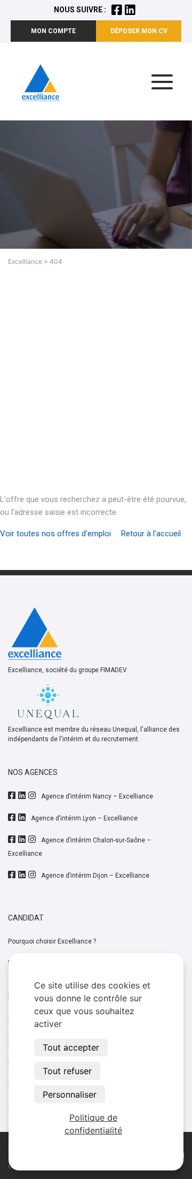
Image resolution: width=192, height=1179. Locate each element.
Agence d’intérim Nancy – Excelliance (97, 796)
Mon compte (53, 31)
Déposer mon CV (138, 31)
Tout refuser (67, 1071)
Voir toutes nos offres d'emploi (55, 533)
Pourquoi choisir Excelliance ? (52, 941)
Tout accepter (71, 1047)
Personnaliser (70, 1094)
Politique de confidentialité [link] (93, 1124)
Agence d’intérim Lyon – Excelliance (84, 818)
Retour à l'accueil (151, 533)
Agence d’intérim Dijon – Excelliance (95, 875)
